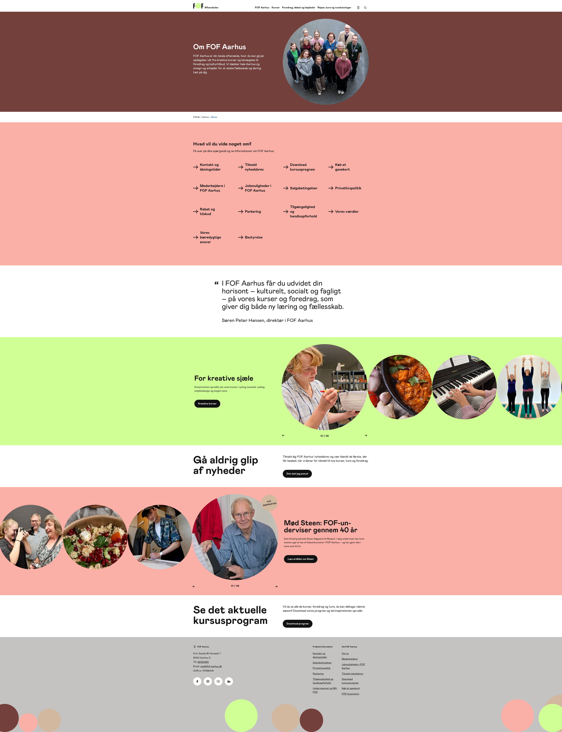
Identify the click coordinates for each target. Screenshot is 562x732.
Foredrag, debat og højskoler (298, 7)
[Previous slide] (283, 436)
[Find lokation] (358, 7)
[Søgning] (365, 7)
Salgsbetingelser (322, 662)
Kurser (276, 7)
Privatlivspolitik (321, 668)
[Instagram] (208, 681)
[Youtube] (218, 681)
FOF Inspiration (350, 693)
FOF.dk (196, 117)
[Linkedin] (229, 681)
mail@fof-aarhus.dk (211, 666)
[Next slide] (366, 436)
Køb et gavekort (351, 688)
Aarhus (205, 117)
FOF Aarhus (262, 7)
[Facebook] (197, 681)
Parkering (318, 673)
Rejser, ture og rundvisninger (334, 7)
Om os (345, 653)
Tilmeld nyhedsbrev (352, 673)
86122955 (203, 662)
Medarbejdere (350, 658)
